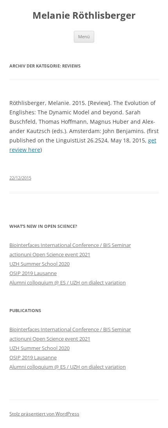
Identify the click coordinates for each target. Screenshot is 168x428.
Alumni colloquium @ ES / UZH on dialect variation (67, 282)
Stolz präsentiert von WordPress (44, 413)
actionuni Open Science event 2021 (49, 254)
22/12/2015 (20, 178)
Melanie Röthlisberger (84, 15)
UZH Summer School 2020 (39, 263)
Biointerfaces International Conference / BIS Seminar (70, 245)
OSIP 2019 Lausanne (33, 273)
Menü (84, 36)
